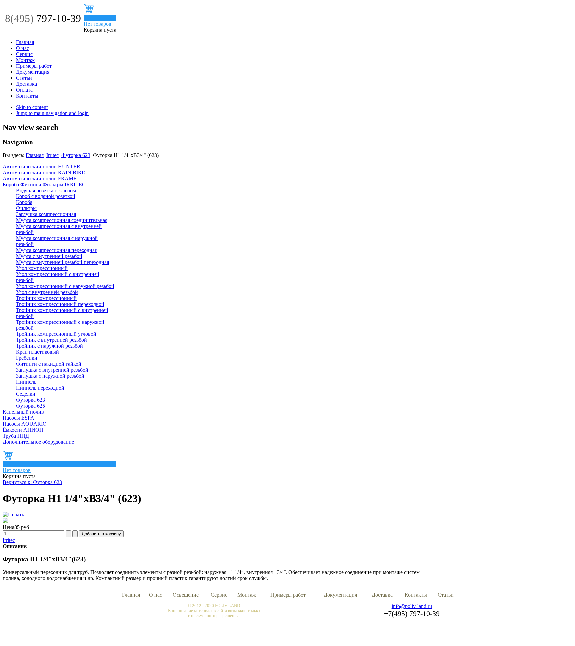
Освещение (186, 595)
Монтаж (25, 60)
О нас (22, 48)
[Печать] (13, 514)
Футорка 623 (75, 155)
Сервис (24, 54)
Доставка (26, 84)
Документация (32, 72)
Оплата (24, 90)
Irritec (52, 155)
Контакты (27, 96)
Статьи (24, 78)
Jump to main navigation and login (52, 113)
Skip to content (32, 107)
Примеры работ (34, 66)
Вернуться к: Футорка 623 (32, 482)
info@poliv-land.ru (412, 606)
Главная (25, 42)
